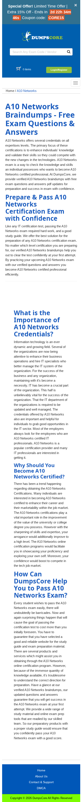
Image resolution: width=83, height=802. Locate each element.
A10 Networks (27, 91)
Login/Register (59, 70)
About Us (41, 776)
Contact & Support (41, 782)
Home (10, 91)
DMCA (41, 788)
